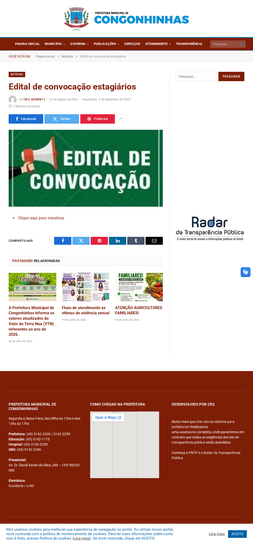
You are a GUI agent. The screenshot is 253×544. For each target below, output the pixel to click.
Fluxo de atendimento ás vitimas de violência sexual (85, 310)
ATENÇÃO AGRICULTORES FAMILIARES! (138, 310)
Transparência (189, 44)
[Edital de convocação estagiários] (86, 168)
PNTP (193, 453)
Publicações (105, 44)
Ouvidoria (16, 486)
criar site (202, 422)
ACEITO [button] (237, 534)
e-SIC (30, 486)
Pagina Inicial (27, 44)
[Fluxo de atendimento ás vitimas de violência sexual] (85, 287)
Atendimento (156, 44)
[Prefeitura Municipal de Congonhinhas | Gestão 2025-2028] (126, 18)
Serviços (132, 44)
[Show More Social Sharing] (121, 119)
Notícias (17, 74)
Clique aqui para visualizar (41, 218)
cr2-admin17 (34, 99)
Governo (77, 44)
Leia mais (82, 538)
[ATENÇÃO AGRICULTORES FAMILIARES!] (139, 287)
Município (53, 44)
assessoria (187, 432)
